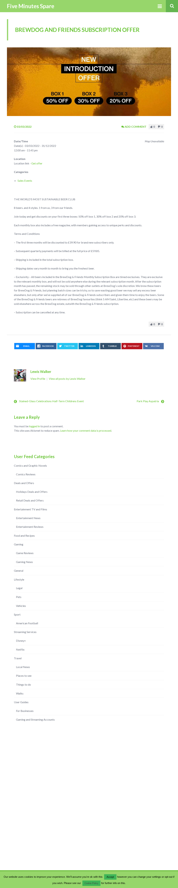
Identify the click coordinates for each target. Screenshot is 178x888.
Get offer (36, 163)
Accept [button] (110, 876)
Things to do (23, 684)
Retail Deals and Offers (30, 500)
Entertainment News (28, 518)
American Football (27, 623)
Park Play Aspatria (148, 401)
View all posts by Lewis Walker (67, 378)
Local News (23, 667)
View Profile (38, 378)
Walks (19, 693)
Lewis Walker (40, 371)
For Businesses (25, 710)
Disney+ (21, 640)
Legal (19, 588)
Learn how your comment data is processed (85, 430)
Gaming (18, 544)
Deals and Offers (24, 483)
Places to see (23, 675)
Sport (17, 614)
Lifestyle (19, 579)
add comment (135, 126)
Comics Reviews (25, 474)
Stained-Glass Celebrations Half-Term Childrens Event (51, 401)
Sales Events (25, 180)
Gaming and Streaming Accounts (35, 719)
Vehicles (21, 605)
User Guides (21, 702)
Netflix (20, 649)
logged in (34, 426)
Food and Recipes (24, 535)
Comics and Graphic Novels (30, 465)
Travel (18, 658)
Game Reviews (25, 553)
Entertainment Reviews (29, 526)
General (18, 570)
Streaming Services (25, 632)
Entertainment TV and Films (30, 509)
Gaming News (24, 561)
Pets (18, 597)
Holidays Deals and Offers (31, 491)
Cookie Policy (91, 883)
